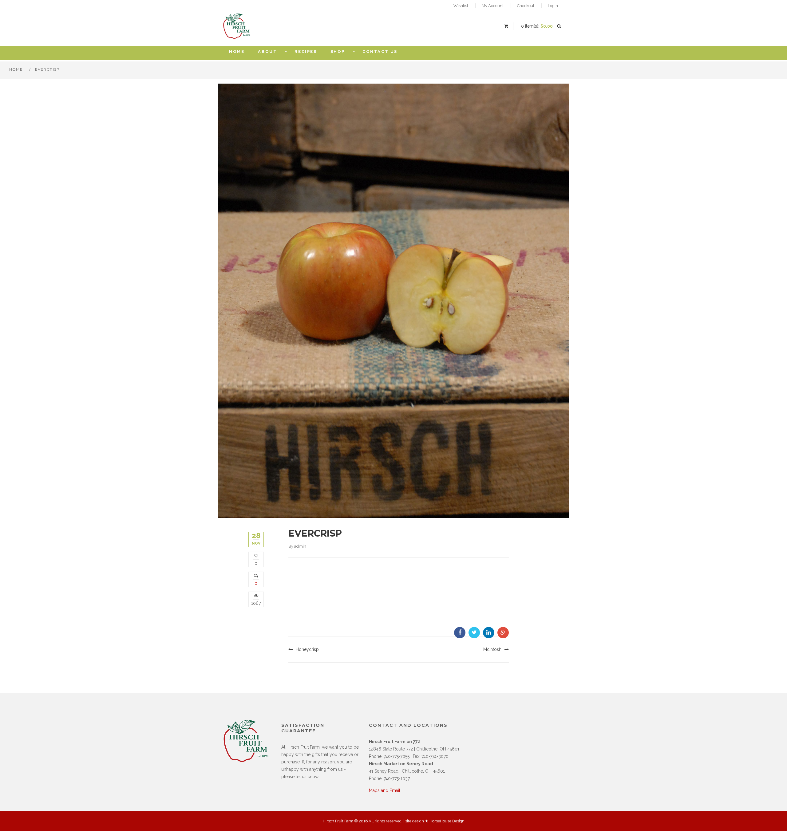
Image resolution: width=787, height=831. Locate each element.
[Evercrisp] (393, 300)
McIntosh (492, 649)
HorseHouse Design (447, 821)
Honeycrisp (307, 649)
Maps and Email (384, 790)
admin (300, 546)
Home (16, 69)
